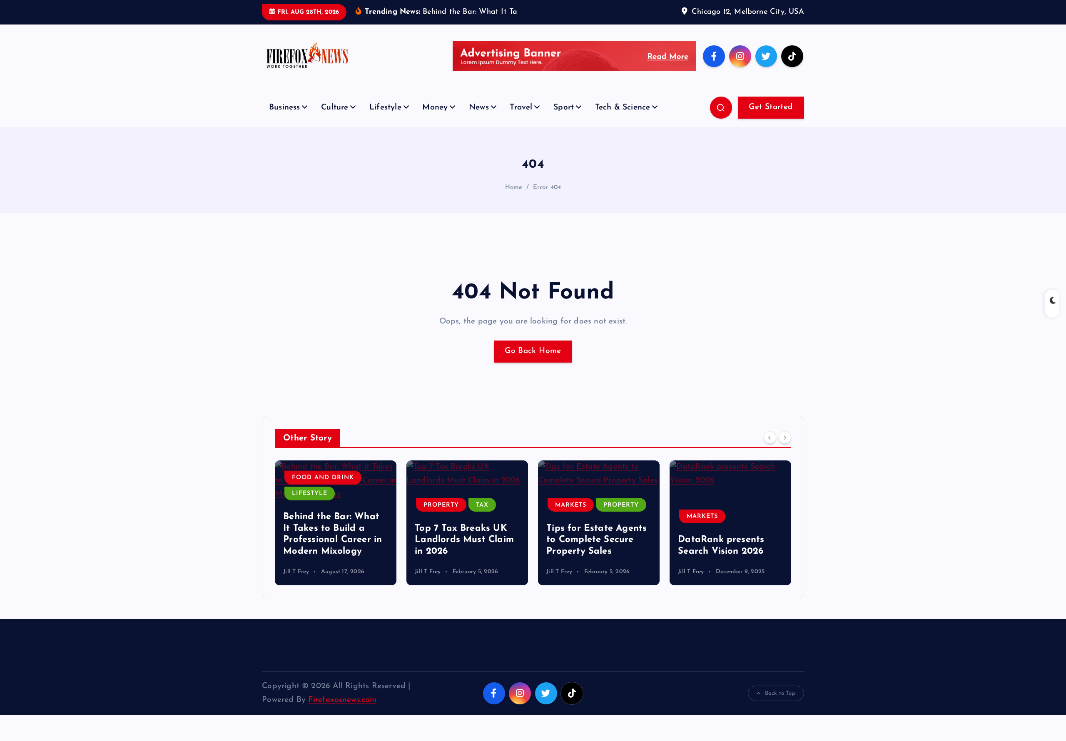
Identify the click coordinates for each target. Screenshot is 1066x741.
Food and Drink (323, 478)
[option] (335, 522)
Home (514, 187)
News (479, 108)
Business (284, 108)
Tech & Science (622, 108)
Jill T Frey (296, 572)
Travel (521, 108)
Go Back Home (533, 351)
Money (435, 108)
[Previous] (770, 437)
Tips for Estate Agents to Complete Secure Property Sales (596, 540)
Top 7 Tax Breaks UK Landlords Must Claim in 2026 (464, 540)
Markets (570, 505)
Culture (334, 108)
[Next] (785, 437)
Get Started (771, 107)
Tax (482, 505)
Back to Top (780, 693)
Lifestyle (385, 108)
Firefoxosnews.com (342, 700)
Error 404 (547, 187)
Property (441, 505)
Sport (563, 108)
